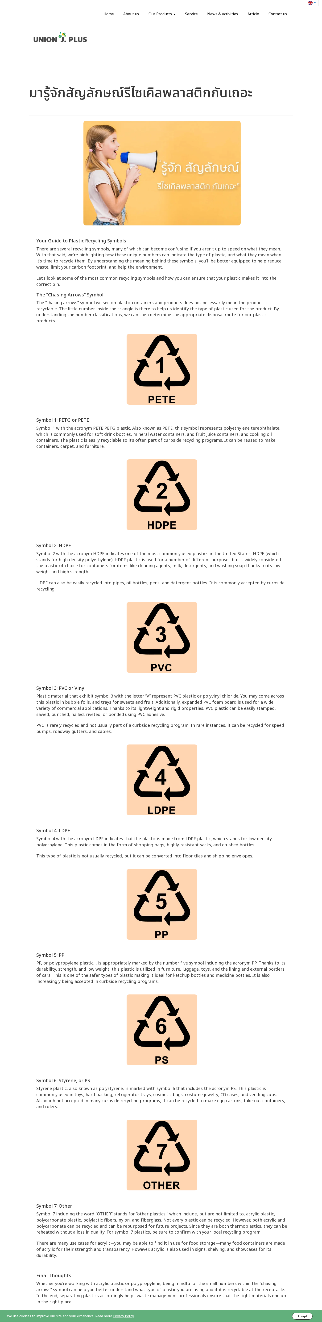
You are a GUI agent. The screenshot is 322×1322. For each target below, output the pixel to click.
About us (131, 14)
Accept (302, 1316)
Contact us (277, 14)
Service (191, 14)
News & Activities (222, 14)
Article (253, 14)
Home (108, 14)
